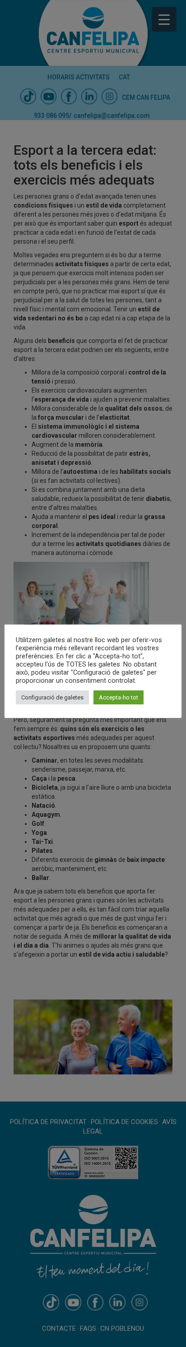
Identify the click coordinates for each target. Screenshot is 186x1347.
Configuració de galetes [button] (52, 697)
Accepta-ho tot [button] (118, 697)
